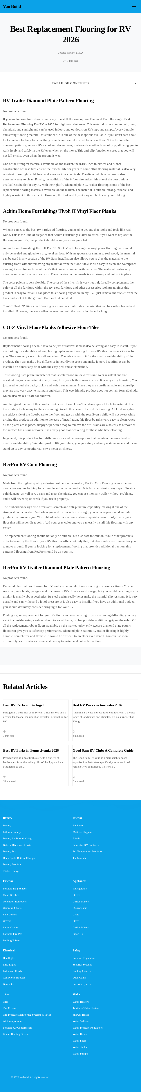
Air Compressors (12, 1021)
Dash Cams (79, 977)
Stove (76, 920)
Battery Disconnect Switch (18, 845)
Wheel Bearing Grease (16, 1034)
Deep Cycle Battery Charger (19, 858)
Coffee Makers (81, 901)
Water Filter (79, 1040)
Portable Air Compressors (17, 1027)
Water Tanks (80, 1047)
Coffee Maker (80, 927)
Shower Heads (81, 1014)
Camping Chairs (12, 907)
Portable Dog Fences (15, 888)
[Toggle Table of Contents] (136, 83)
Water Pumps (80, 1053)
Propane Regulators (84, 958)
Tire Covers (9, 1008)
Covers (7, 920)
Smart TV (78, 933)
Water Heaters (81, 1001)
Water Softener (81, 1021)
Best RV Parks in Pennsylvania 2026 (31, 750)
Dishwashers (80, 907)
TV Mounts (79, 858)
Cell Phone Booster (14, 977)
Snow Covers (10, 927)
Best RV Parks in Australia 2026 (97, 705)
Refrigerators (80, 888)
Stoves (76, 894)
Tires (5, 1001)
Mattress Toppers (82, 832)
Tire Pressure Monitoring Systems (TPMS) (27, 1014)
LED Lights (9, 964)
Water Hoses (80, 1034)
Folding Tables (11, 940)
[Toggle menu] (134, 6)
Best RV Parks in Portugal (23, 705)
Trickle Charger (12, 871)
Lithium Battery (12, 832)
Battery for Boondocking (17, 838)
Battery (7, 825)
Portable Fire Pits (12, 933)
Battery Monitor (12, 864)
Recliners (78, 825)
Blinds (76, 838)
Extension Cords (12, 971)
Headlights (9, 958)
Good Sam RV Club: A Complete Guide (103, 750)
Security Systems (82, 964)
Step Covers (10, 914)
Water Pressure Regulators (88, 1027)
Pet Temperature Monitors (87, 851)
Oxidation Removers (15, 901)
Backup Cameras (82, 971)
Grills (76, 914)
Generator (8, 984)
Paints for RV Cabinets (86, 845)
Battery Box (10, 851)
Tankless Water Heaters (86, 1008)
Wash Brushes (11, 894)
